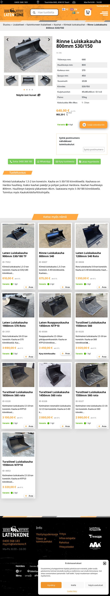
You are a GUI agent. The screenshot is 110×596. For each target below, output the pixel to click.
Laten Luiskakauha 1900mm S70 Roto (15, 324)
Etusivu (6, 24)
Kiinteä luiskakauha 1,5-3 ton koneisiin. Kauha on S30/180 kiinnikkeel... (15, 269)
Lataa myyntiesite (90, 161)
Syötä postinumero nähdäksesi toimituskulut (69, 141)
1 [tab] (24, 89)
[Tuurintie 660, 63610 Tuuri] (37, 2)
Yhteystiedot (66, 546)
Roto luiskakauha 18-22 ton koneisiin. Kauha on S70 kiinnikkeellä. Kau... (14, 339)
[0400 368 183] (2, 2)
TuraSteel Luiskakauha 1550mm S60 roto (91, 393)
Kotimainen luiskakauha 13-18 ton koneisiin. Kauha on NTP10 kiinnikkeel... (17, 409)
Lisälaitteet (18, 24)
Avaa (30, 287)
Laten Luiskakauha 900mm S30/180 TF (15, 254)
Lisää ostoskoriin (95, 124)
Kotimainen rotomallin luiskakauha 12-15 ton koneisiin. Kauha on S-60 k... (55, 409)
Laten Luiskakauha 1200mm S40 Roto (88, 254)
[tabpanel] (11, 80)
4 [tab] (32, 89)
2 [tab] (26, 89)
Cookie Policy (72, 591)
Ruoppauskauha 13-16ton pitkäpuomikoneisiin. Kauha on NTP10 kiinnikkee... (53, 339)
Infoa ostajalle (67, 538)
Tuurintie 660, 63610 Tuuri (57, 2)
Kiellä (73, 585)
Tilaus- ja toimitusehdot (44, 540)
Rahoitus (64, 542)
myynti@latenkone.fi (14, 544)
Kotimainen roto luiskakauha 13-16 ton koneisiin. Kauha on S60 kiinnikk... (91, 409)
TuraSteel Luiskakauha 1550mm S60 (91, 324)
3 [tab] (29, 89)
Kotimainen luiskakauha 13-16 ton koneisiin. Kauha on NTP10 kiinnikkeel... (17, 478)
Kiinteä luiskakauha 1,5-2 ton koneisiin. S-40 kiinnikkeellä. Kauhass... (52, 269)
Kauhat (57, 24)
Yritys (62, 533)
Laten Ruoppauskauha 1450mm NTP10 (54, 324)
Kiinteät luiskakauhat (74, 24)
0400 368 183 (21, 2)
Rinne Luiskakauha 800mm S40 (51, 254)
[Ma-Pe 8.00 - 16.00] (73, 2)
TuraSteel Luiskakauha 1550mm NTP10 (17, 463)
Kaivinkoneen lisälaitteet (39, 24)
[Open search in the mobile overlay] (44, 12)
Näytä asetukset (95, 585)
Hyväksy (51, 585)
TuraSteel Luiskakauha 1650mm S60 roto (17, 393)
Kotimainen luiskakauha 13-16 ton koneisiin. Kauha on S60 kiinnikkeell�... (91, 339)
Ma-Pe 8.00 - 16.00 (93, 2)
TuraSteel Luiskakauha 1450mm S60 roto (54, 393)
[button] (104, 563)
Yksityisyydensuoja (47, 534)
